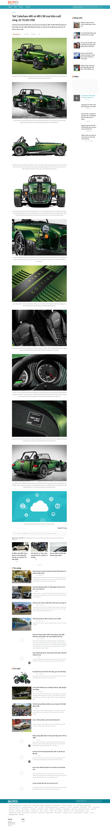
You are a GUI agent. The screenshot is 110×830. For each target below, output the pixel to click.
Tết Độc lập (52, 809)
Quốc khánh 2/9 (63, 807)
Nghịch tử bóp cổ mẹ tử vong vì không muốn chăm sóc (88, 24)
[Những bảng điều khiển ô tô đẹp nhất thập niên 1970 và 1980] (21, 741)
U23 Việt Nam (33, 809)
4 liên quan (41, 575)
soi (45, 533)
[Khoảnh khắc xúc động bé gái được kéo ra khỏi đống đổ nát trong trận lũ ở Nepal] (77, 116)
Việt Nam (46, 809)
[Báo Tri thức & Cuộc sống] (16, 34)
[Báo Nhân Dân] (82, 141)
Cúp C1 (72, 810)
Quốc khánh (60, 810)
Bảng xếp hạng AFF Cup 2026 (14, 812)
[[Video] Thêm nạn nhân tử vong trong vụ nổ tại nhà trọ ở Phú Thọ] (77, 137)
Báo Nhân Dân (58, 809)
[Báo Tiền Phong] (34, 755)
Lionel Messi (11, 809)
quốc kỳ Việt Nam (35, 810)
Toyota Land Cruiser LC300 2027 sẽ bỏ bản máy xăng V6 (49, 603)
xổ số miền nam (83, 807)
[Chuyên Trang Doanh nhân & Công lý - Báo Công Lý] (34, 691)
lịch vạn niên (11, 810)
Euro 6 (34, 533)
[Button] (101, 7)
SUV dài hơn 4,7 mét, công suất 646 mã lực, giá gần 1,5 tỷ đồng (39, 555)
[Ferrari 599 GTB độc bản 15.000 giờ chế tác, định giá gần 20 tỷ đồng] (21, 693)
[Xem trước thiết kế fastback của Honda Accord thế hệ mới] (21, 773)
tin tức (29, 805)
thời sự (89, 807)
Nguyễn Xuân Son (87, 805)
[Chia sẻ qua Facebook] (13, 528)
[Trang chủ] (13, 2)
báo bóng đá (74, 809)
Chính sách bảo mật (11, 823)
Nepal (41, 810)
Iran (74, 805)
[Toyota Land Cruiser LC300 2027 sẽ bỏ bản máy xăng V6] (21, 608)
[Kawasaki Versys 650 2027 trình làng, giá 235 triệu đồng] (21, 677)
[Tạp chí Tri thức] (34, 591)
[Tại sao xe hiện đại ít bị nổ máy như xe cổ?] (21, 788)
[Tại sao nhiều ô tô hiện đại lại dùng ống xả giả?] (58, 547)
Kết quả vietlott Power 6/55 (14, 807)
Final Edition (24, 533)
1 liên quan (33, 34)
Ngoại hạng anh (36, 805)
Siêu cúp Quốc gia (25, 809)
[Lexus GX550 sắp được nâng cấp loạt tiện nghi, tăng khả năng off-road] (21, 658)
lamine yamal (93, 809)
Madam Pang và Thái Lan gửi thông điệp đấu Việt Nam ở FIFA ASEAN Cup (88, 67)
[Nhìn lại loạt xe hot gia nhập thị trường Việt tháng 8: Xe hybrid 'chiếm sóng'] (21, 576)
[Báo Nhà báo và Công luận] (52, 557)
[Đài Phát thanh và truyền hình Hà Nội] (83, 108)
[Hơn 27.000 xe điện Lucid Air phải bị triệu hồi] (21, 725)
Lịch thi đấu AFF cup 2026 (84, 809)
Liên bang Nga (79, 805)
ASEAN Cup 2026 (41, 812)
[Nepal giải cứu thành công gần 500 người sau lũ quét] (77, 107)
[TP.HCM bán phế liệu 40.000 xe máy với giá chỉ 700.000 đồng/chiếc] (21, 709)
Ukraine (87, 810)
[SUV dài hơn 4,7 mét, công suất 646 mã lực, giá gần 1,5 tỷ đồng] (39, 547)
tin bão (36, 807)
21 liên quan (87, 99)
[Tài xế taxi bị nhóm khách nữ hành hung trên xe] (77, 98)
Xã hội (70, 812)
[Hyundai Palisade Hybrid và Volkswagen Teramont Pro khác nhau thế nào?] (21, 592)
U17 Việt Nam (69, 805)
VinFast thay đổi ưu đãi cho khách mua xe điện (47, 619)
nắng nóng (86, 812)
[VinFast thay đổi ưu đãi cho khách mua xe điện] (21, 624)
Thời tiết (63, 805)
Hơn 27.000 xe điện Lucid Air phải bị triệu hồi (46, 720)
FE (38, 533)
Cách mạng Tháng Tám (77, 812)
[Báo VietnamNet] (34, 575)
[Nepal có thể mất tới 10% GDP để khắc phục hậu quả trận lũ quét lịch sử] (77, 128)
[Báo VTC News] (83, 121)
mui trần (19, 533)
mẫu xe (49, 533)
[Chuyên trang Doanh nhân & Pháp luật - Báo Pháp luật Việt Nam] (34, 638)
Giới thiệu (10, 821)
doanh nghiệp (76, 807)
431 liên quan (88, 108)
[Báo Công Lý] (82, 99)
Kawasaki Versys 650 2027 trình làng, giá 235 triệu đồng (49, 672)
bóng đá (42, 805)
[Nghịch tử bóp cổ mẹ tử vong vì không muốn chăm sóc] (77, 25)
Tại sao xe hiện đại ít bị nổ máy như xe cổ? (45, 783)
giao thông (92, 812)
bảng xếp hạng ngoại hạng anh (15, 805)
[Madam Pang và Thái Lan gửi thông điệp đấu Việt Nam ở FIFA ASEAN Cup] (77, 68)
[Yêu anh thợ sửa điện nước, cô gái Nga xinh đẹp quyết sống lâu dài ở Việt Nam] (77, 45)
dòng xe (54, 533)
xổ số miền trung (25, 812)
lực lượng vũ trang (20, 810)
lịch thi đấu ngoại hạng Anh (27, 807)
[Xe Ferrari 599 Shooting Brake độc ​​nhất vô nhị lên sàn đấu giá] (21, 757)
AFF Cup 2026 (40, 809)
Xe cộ (13, 12)
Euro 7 (30, 533)
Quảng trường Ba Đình (79, 810)
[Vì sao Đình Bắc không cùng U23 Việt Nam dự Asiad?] (77, 35)
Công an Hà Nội (48, 805)
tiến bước (70, 807)
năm (55, 810)
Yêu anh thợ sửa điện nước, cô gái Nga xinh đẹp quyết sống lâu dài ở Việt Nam (88, 44)
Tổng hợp (23, 821)
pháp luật (25, 805)
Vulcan (42, 533)
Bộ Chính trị (17, 809)
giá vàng (46, 810)
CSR (14, 533)
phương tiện (27, 810)
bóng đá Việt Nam (66, 809)
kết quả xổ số (67, 810)
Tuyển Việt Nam (33, 812)
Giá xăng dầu (65, 812)
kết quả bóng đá (56, 805)
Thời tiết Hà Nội (96, 807)
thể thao (51, 810)
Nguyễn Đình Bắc (49, 812)
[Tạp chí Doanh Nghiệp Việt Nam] (13, 561)
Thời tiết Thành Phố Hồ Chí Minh (51, 807)
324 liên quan (41, 638)
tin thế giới (41, 807)
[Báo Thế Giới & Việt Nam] (34, 771)
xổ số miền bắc (58, 812)
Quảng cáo (10, 825)
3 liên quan (42, 605)
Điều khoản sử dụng (11, 822)
